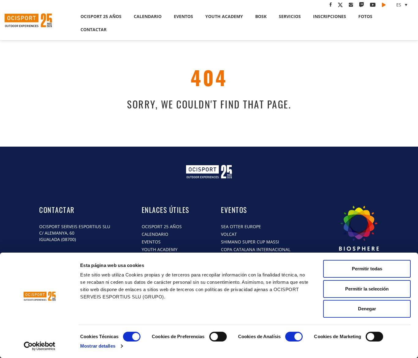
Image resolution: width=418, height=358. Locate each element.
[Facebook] (331, 4)
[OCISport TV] (384, 4)
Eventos (183, 16)
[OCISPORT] (359, 233)
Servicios (290, 16)
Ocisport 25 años (100, 16)
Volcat (229, 234)
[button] (402, 5)
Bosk (261, 16)
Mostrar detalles (97, 346)
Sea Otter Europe (241, 226)
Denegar (367, 308)
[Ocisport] (35, 20)
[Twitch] (361, 4)
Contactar (93, 29)
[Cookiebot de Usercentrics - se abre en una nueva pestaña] (39, 346)
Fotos (365, 16)
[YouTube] (373, 4)
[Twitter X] (340, 5)
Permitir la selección (367, 288)
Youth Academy (224, 16)
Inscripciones (329, 16)
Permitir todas (367, 268)
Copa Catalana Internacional (256, 249)
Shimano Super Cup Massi (250, 242)
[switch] (218, 337)
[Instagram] (351, 4)
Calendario (148, 16)
